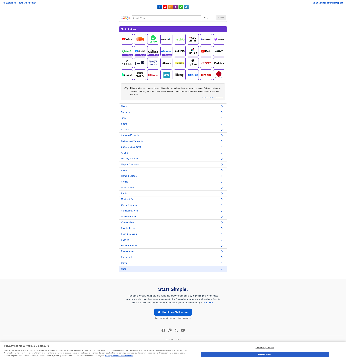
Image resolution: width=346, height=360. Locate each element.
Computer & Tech (129, 211)
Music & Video (128, 187)
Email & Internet (128, 228)
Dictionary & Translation (132, 141)
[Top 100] (140, 51)
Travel (124, 118)
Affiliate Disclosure (125, 356)
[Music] (153, 51)
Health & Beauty (129, 246)
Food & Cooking (129, 234)
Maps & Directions (130, 164)
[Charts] (127, 51)
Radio (124, 193)
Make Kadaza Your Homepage (327, 3)
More (123, 269)
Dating (124, 263)
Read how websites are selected (212, 98)
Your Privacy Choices (265, 348)
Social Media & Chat (131, 147)
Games (124, 182)
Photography (127, 257)
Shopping (125, 112)
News (124, 106)
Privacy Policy (111, 356)
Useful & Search (129, 205)
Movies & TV (127, 199)
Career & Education (130, 135)
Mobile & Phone (129, 216)
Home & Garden (129, 176)
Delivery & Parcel (129, 158)
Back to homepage (27, 3)
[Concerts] (166, 51)
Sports (124, 124)
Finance (125, 129)
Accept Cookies (264, 354)
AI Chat (124, 153)
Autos (124, 170)
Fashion (125, 240)
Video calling (127, 222)
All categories (9, 3)
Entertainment (127, 251)
